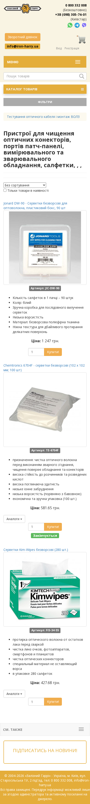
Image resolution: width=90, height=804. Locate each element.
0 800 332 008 (76, 5)
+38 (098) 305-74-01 (71, 14)
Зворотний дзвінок (22, 37)
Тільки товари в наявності (28, 190)
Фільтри (45, 102)
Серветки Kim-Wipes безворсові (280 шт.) (35, 549)
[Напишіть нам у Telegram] (78, 25)
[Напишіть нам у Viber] (84, 25)
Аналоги (13, 519)
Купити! (53, 352)
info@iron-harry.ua (22, 46)
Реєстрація (72, 48)
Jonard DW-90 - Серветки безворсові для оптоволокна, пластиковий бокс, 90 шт (35, 205)
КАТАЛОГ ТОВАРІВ (21, 89)
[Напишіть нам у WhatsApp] (70, 25)
